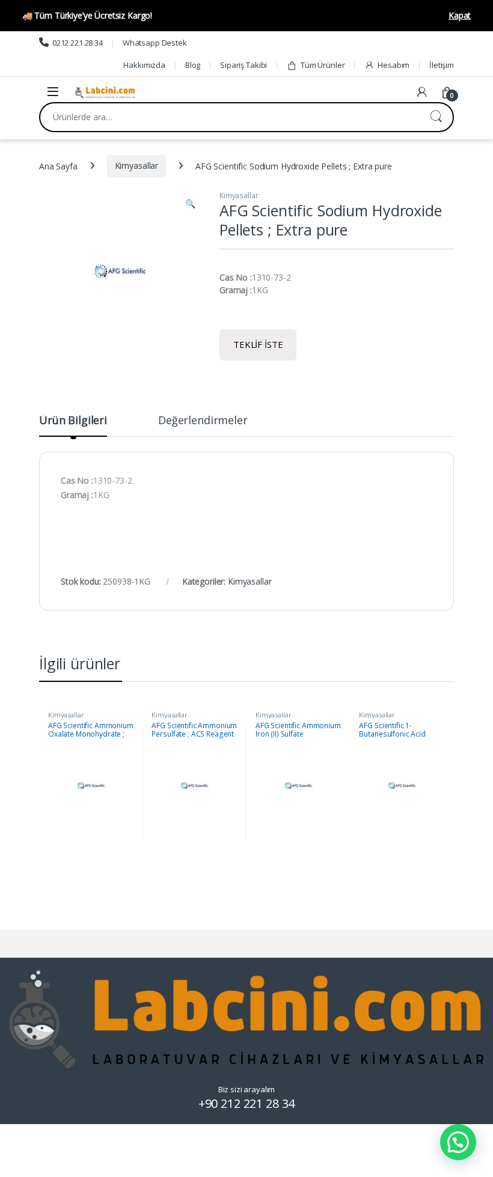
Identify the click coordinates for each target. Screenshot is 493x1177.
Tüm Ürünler (322, 64)
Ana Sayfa (58, 165)
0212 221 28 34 (77, 42)
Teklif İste (258, 344)
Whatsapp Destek (155, 42)
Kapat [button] (460, 15)
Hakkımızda (144, 64)
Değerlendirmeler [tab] (203, 421)
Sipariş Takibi (243, 64)
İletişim (441, 64)
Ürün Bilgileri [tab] (73, 421)
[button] (190, 203)
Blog (192, 64)
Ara (436, 117)
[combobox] (229, 117)
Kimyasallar (136, 165)
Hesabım (393, 64)
